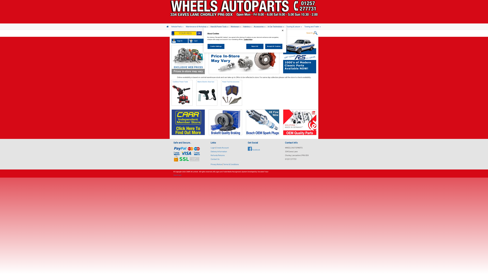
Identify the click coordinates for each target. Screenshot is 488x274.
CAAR (188, 172)
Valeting (246, 27)
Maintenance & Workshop (196, 27)
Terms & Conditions (231, 164)
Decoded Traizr (263, 172)
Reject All (254, 46)
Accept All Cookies (273, 46)
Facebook (256, 150)
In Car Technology (275, 27)
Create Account (222, 148)
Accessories (259, 27)
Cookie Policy (248, 39)
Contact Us (215, 159)
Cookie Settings (216, 46)
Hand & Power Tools (219, 27)
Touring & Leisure (293, 27)
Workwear (235, 27)
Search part (177, 175)
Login (213, 148)
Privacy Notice (216, 164)
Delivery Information (219, 152)
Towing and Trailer (311, 27)
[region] (245, 40)
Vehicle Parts (176, 27)
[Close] (282, 30)
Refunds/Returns (218, 155)
